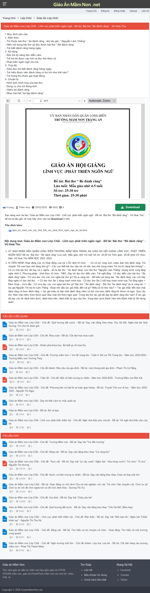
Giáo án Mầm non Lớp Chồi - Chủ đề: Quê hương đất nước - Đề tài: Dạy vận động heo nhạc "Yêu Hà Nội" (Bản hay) (71, 507)
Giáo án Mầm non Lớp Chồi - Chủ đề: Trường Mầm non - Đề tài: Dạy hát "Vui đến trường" (57, 442)
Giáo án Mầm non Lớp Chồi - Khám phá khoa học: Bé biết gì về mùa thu (47, 345)
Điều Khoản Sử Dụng (95, 575)
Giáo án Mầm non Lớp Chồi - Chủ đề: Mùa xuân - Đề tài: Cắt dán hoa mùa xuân (51, 335)
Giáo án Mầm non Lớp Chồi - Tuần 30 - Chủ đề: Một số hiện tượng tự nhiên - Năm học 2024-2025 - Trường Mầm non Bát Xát (75, 378)
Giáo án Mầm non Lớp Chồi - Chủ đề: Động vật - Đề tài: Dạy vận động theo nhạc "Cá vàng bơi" (59, 452)
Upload (133, 11)
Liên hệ (145, 11)
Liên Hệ (88, 570)
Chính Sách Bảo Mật (95, 579)
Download (133, 207)
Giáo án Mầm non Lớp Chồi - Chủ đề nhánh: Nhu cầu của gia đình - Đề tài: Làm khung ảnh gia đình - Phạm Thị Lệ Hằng (72, 368)
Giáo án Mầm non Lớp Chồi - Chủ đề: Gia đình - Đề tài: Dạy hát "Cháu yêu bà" (50, 497)
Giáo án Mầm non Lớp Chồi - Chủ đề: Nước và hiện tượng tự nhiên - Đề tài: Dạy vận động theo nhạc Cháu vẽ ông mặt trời (74, 474)
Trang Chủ (91, 11)
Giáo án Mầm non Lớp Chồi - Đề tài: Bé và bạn (34, 410)
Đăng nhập (119, 11)
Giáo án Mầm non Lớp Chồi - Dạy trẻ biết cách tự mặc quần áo (42, 400)
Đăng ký (105, 11)
